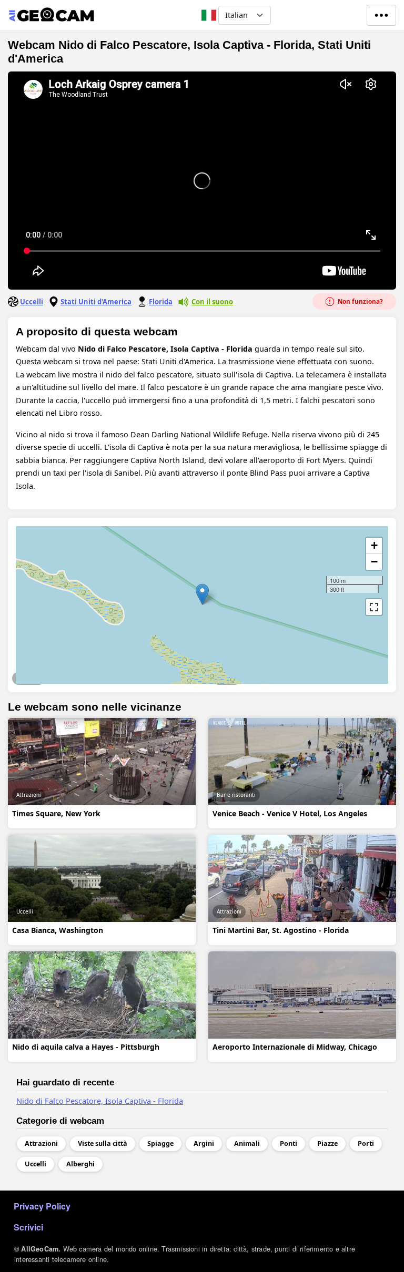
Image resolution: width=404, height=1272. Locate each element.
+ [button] (374, 545)
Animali (247, 1143)
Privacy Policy (42, 1206)
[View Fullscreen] (374, 607)
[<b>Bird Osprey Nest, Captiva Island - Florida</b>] (202, 594)
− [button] (374, 561)
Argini (204, 1143)
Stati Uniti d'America (96, 301)
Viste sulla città (102, 1143)
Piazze (327, 1143)
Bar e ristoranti (236, 794)
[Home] (51, 15)
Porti (366, 1143)
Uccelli (31, 301)
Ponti (288, 1143)
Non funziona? (359, 301)
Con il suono (212, 301)
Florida (161, 301)
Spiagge (227, 678)
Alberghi (80, 1164)
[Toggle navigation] (381, 15)
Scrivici (28, 1227)
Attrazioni (28, 678)
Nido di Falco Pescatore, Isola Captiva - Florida (99, 1100)
